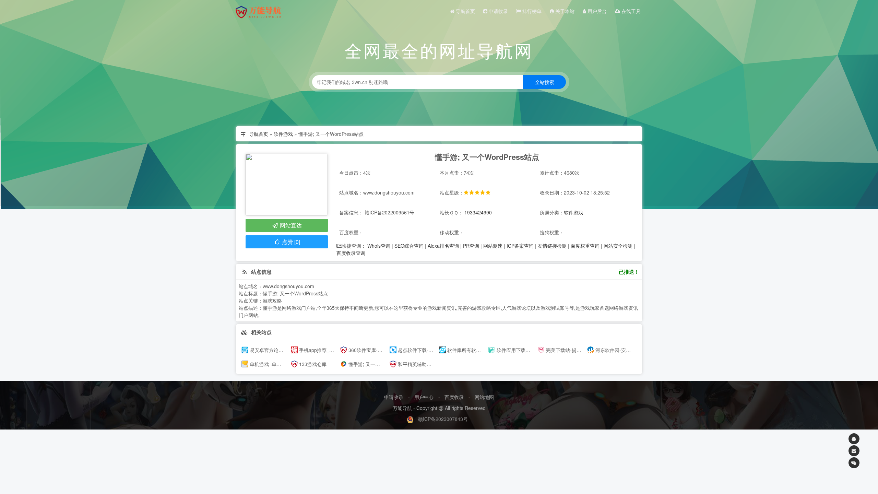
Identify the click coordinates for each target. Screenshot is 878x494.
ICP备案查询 (520, 245)
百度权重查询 (585, 245)
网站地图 (484, 396)
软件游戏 (283, 133)
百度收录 (454, 396)
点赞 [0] (290, 242)
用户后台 (596, 11)
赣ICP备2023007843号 (443, 418)
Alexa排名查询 (443, 245)
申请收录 (497, 11)
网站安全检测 (618, 245)
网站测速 (492, 245)
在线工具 (630, 11)
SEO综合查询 (409, 245)
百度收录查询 (350, 252)
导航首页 (464, 11)
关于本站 (564, 11)
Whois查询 (378, 245)
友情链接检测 (552, 245)
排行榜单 (531, 11)
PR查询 (471, 245)
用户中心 (424, 396)
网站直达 (290, 225)
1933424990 (478, 212)
